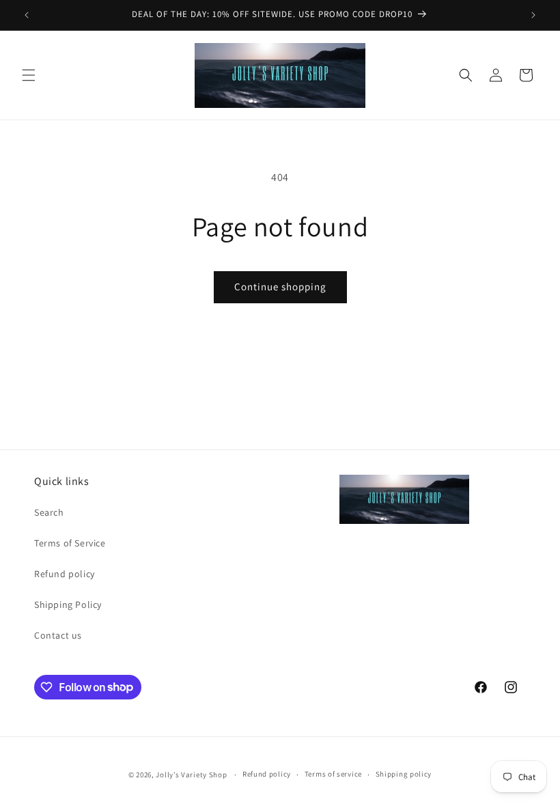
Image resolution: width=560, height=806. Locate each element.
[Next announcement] (533, 15)
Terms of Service (70, 543)
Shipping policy (404, 774)
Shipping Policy (68, 604)
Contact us (58, 635)
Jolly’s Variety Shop (191, 774)
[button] (29, 75)
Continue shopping (280, 286)
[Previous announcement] (27, 15)
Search (49, 512)
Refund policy (64, 574)
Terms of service (333, 774)
